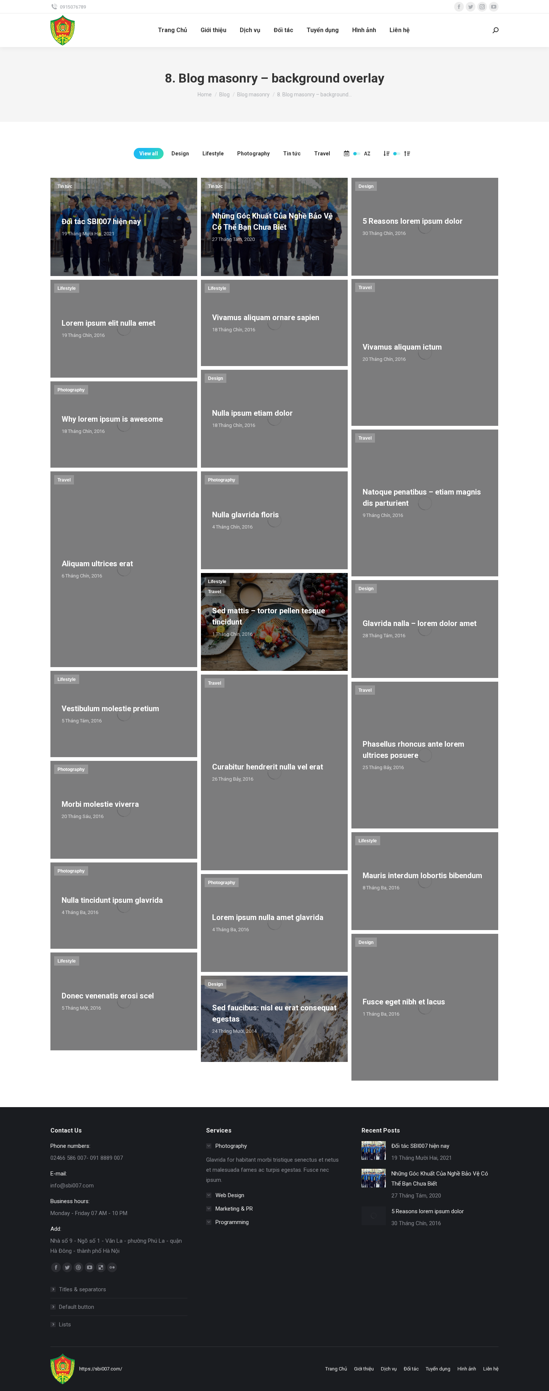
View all (148, 154)
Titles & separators (82, 1289)
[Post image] (374, 1150)
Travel (322, 154)
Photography (253, 154)
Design (180, 154)
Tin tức (292, 154)
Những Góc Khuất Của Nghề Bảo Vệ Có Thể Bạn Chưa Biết (439, 1178)
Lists (65, 1324)
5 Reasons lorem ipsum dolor (427, 1211)
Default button (76, 1307)
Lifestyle (213, 154)
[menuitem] (172, 30)
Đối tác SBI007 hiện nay (420, 1146)
